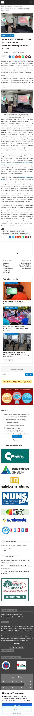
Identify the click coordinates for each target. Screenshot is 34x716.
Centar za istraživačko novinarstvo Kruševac (15, 229)
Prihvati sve (17, 705)
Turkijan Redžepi (5, 233)
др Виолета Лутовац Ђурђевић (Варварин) (18, 434)
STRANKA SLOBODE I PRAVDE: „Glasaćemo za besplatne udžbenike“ (8, 267)
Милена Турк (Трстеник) (13, 428)
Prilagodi (17, 709)
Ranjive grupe (5, 231)
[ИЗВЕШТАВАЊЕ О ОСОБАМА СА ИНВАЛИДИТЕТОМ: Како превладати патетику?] (17, 315)
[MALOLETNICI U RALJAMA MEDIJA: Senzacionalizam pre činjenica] (17, 291)
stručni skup (12, 231)
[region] (17, 703)
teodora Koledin (20, 231)
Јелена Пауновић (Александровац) (16, 419)
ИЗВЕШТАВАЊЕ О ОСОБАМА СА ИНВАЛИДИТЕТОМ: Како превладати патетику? (15, 328)
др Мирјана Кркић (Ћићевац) (14, 431)
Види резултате (17, 440)
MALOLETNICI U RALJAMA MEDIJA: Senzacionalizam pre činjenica (25, 265)
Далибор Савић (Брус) (12, 422)
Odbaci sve (17, 713)
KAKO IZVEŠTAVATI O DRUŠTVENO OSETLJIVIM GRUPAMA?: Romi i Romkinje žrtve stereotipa (16, 355)
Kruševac (29, 229)
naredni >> (4, 551)
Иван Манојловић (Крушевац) (15, 425)
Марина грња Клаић (24, 233)
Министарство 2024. (8, 35)
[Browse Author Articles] (17, 247)
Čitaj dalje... (17, 643)
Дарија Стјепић (14, 233)
